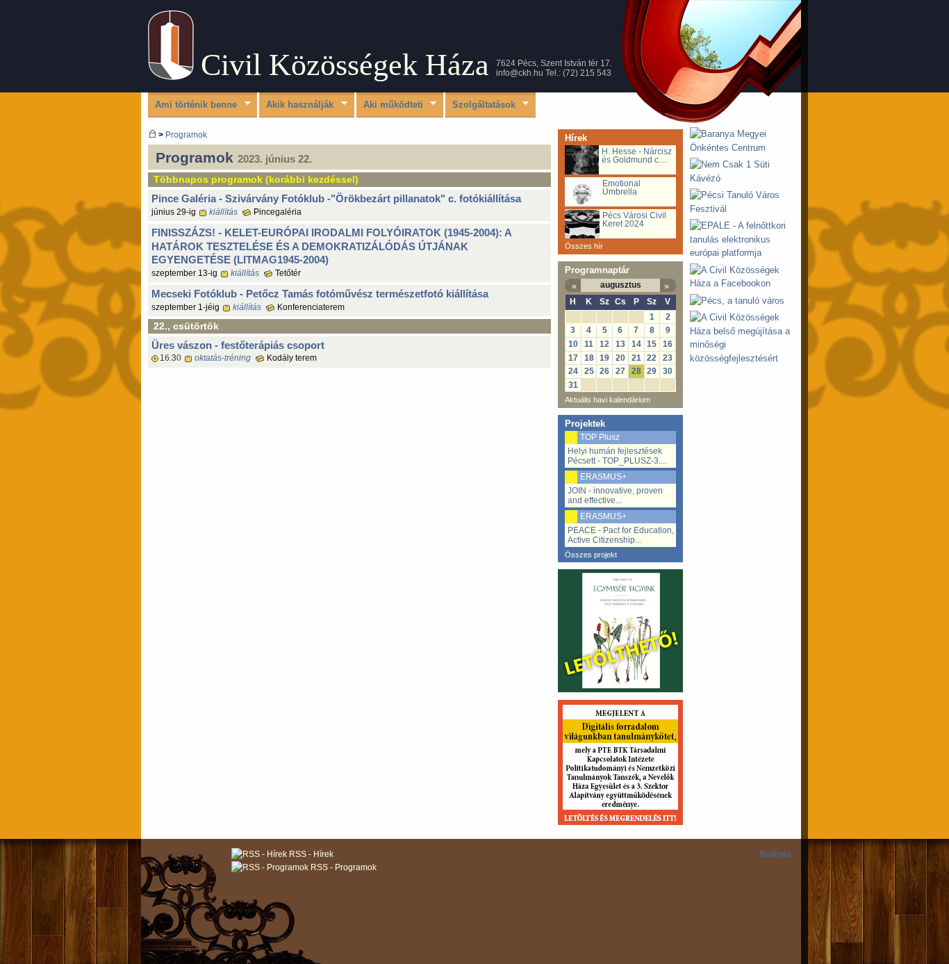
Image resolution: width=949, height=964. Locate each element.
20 (620, 358)
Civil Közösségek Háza (345, 65)
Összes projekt (591, 554)
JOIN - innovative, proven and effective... (615, 495)
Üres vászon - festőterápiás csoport (237, 345)
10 (573, 344)
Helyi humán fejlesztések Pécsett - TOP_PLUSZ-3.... (617, 456)
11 (588, 344)
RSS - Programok (342, 867)
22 (652, 358)
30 (667, 371)
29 (652, 371)
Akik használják (296, 105)
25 (589, 371)
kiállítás (223, 212)
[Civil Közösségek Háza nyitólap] (152, 134)
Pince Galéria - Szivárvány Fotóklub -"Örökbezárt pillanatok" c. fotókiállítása (336, 198)
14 (636, 344)
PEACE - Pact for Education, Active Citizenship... (621, 535)
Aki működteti (389, 105)
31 (573, 385)
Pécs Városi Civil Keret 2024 (634, 220)
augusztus (620, 285)
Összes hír (584, 246)
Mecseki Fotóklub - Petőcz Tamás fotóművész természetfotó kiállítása (319, 294)
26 (604, 371)
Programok (186, 134)
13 (620, 344)
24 (573, 371)
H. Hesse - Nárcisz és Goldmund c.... (637, 156)
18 (589, 358)
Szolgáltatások (480, 105)
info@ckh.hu (519, 73)
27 (620, 371)
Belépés (775, 854)
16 (667, 344)
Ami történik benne (192, 105)
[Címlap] (171, 77)
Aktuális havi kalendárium (607, 399)
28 (636, 371)
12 (604, 344)
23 (667, 358)
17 (573, 358)
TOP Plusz (600, 437)
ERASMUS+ (603, 477)
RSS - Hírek (310, 854)
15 (652, 344)
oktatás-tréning (223, 358)
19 (604, 358)
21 (636, 358)
